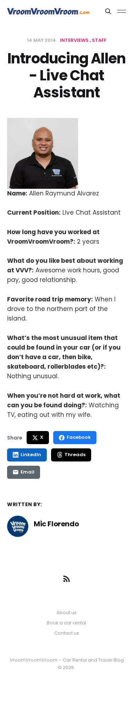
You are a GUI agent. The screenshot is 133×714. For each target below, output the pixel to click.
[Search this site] (108, 11)
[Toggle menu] (121, 11)
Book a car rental (66, 622)
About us (66, 612)
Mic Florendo (56, 524)
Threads (75, 454)
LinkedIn (31, 454)
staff (99, 40)
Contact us (66, 633)
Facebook (79, 437)
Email (27, 472)
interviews (75, 40)
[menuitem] (66, 613)
